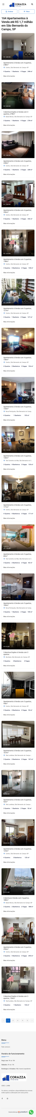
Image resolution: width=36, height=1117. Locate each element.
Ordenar (10, 11)
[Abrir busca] (32, 4)
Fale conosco (5, 1047)
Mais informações (9, 76)
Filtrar (28, 11)
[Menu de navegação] (3, 4)
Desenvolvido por (13, 1112)
